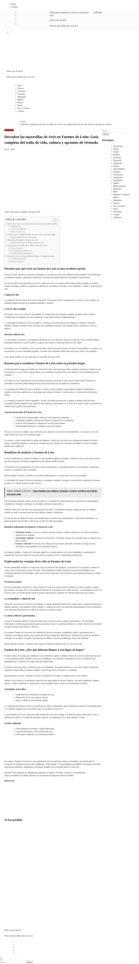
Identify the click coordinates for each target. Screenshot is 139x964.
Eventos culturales (17, 261)
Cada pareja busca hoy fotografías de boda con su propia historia (10, 887)
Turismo (116, 215)
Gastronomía (118, 175)
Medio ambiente (119, 186)
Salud (115, 209)
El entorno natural (17, 248)
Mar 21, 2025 (21, 811)
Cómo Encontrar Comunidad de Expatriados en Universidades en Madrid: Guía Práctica (8, 800)
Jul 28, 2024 (34, 811)
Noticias (21, 88)
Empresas (21, 94)
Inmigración (9, 130)
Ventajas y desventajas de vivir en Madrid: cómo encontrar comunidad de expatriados (10, 839)
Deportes (116, 155)
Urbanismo (117, 217)
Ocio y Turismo (24, 108)
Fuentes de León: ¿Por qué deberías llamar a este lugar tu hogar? (31, 256)
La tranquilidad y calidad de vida (21, 251)
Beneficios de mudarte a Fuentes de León (23, 240)
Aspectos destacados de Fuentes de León (24, 237)
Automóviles (118, 146)
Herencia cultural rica (18, 232)
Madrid (20, 100)
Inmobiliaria (118, 180)
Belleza (20, 103)
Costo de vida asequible (18, 229)
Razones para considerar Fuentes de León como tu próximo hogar (32, 235)
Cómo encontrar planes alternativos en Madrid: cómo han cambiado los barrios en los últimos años (11, 865)
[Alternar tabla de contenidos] (54, 220)
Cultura (116, 152)
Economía (21, 91)
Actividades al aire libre (18, 259)
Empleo (116, 166)
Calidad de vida (16, 226)
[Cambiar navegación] (7, 32)
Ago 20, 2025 (7, 814)
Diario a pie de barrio (58, 20)
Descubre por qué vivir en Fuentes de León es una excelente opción (32, 224)
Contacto (14, 7)
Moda (20, 105)
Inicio (20, 85)
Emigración (117, 163)
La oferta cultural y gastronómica (21, 253)
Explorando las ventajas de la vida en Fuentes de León (28, 245)
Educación (117, 160)
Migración (117, 189)
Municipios (22, 97)
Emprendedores (119, 169)
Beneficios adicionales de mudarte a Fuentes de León (27, 242)
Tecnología (117, 212)
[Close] (1, 958)
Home (13, 4)
